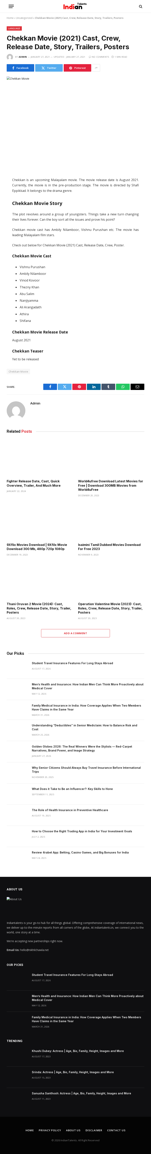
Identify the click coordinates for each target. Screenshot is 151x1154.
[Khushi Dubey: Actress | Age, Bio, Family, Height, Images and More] (17, 1056)
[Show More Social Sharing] (96, 68)
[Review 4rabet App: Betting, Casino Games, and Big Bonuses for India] (17, 857)
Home (10, 18)
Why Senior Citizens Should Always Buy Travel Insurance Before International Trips (86, 769)
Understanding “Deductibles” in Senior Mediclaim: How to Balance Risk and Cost (84, 727)
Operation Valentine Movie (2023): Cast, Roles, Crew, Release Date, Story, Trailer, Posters (110, 608)
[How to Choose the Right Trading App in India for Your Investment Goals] (17, 836)
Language (14, 28)
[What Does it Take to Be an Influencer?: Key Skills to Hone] (17, 794)
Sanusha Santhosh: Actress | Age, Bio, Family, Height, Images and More (81, 1093)
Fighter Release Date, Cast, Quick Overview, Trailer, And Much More (34, 483)
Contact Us (116, 1130)
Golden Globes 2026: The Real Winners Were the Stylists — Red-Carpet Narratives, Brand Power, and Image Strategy (82, 748)
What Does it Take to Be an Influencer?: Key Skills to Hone (72, 789)
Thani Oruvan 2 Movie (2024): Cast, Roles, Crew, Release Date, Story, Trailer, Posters (39, 608)
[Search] (140, 6)
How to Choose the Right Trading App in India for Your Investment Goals (82, 831)
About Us (73, 1130)
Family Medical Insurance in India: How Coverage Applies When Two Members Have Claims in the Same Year (86, 707)
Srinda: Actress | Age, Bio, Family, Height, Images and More (73, 1072)
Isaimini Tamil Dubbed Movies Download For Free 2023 (109, 547)
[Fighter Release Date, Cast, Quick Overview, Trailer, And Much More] (40, 457)
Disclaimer (94, 1130)
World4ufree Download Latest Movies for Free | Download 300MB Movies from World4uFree (110, 485)
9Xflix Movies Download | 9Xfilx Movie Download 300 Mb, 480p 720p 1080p (37, 547)
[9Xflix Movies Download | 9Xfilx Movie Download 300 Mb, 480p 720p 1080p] (40, 521)
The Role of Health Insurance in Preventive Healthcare (70, 810)
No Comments (100, 56)
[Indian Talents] (75, 6)
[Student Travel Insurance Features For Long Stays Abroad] (17, 668)
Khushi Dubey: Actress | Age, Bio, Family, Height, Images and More (78, 1051)
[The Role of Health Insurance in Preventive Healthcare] (17, 815)
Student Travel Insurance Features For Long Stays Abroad (72, 663)
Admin (23, 56)
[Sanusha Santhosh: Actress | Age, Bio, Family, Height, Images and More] (17, 1098)
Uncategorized (24, 18)
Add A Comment (75, 633)
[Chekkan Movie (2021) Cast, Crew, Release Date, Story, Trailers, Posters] (75, 121)
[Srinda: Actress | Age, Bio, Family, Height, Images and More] (17, 1077)
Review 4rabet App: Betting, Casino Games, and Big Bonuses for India (80, 852)
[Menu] (11, 6)
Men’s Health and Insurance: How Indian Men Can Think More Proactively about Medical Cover (88, 686)
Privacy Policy (50, 1130)
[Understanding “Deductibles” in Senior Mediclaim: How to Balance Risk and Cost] (17, 730)
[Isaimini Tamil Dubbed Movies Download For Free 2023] (111, 521)
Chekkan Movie (18, 371)
